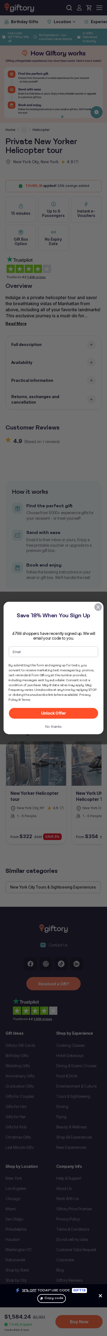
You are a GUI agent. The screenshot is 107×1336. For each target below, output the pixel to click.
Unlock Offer (53, 713)
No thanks (53, 726)
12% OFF (29, 1290)
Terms (25, 699)
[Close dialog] (98, 607)
